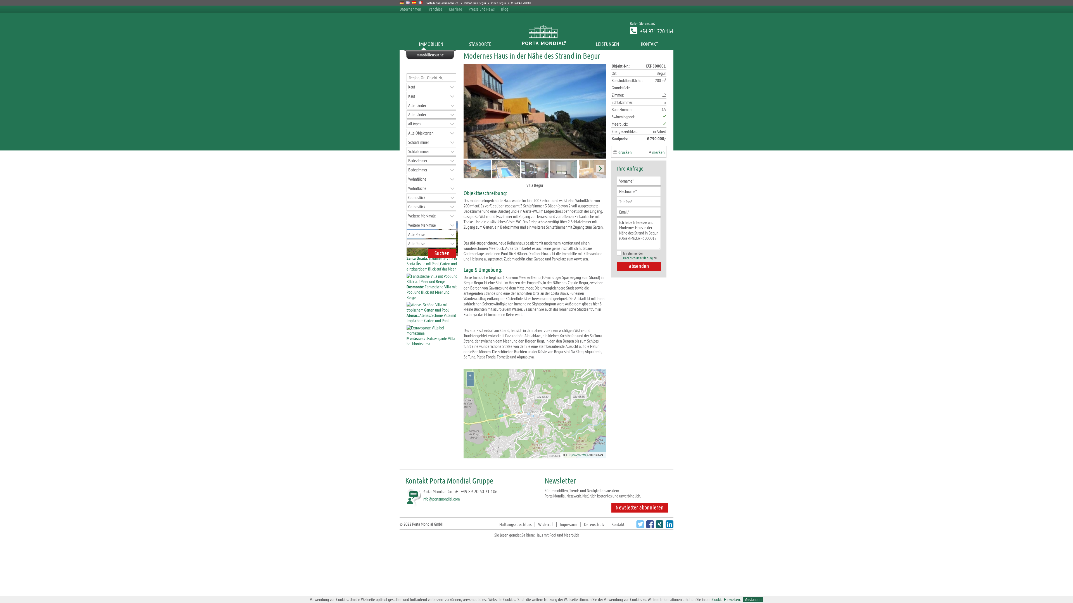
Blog (504, 8)
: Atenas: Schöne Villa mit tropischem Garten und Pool (431, 317)
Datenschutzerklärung (638, 257)
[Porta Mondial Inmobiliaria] (414, 3)
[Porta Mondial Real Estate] (408, 3)
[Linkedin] (668, 526)
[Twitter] (639, 526)
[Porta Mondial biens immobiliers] (421, 3)
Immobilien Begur (475, 3)
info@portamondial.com (441, 499)
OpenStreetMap (578, 455)
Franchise (435, 8)
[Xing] (658, 526)
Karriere (455, 8)
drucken (625, 152)
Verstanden (753, 599)
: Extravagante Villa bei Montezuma (431, 341)
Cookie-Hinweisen (726, 599)
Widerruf (545, 524)
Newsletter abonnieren (640, 507)
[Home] (543, 44)
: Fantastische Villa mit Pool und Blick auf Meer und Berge (432, 292)
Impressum (568, 524)
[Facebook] (649, 526)
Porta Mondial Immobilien (442, 3)
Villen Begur (498, 3)
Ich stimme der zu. (640, 255)
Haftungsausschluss (515, 524)
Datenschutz (594, 524)
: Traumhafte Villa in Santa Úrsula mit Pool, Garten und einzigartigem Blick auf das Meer (432, 263)
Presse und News (482, 8)
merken (658, 152)
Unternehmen (410, 8)
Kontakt (649, 44)
